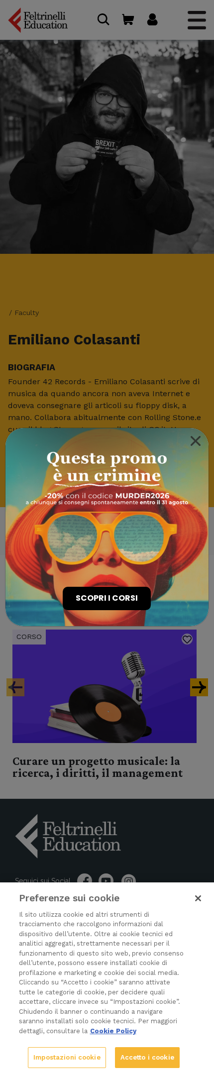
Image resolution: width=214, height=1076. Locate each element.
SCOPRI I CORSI (107, 598)
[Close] (196, 441)
